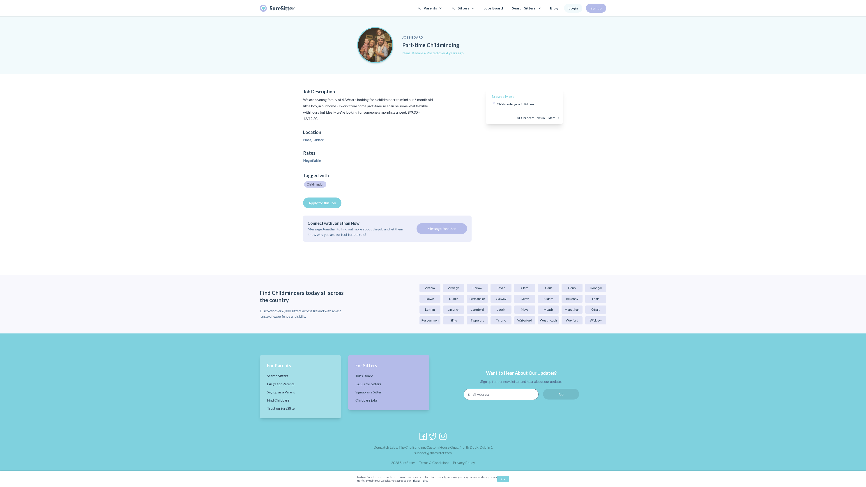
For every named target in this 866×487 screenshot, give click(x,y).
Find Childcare (278, 400)
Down (430, 299)
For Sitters (460, 8)
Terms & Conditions (434, 462)
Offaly (595, 309)
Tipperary (477, 320)
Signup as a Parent (281, 392)
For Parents (427, 8)
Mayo (525, 309)
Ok (503, 479)
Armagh (453, 288)
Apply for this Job (322, 203)
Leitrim (430, 309)
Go (561, 394)
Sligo (453, 320)
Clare (524, 288)
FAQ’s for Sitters (368, 384)
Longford (477, 309)
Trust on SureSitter (281, 408)
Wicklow (596, 320)
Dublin (453, 299)
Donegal (596, 288)
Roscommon (430, 320)
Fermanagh (477, 299)
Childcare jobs (366, 400)
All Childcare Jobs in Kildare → (538, 118)
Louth (501, 309)
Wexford (572, 320)
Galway (501, 299)
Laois (595, 299)
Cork (548, 288)
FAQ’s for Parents (281, 384)
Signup (596, 8)
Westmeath (548, 320)
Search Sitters (524, 8)
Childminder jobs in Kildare (515, 104)
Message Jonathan (441, 228)
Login (573, 8)
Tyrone (501, 320)
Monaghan (572, 309)
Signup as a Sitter (368, 392)
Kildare (548, 299)
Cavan (501, 288)
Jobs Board (493, 8)
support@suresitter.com (433, 452)
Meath (548, 309)
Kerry (525, 299)
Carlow (477, 288)
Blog (554, 8)
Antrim (430, 288)
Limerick (453, 309)
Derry (572, 288)
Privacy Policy (464, 462)
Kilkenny (572, 299)
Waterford (524, 320)
